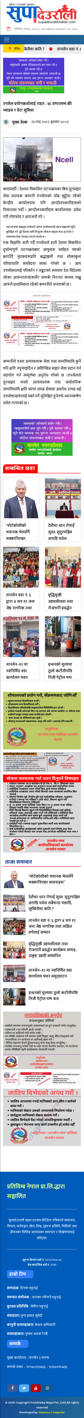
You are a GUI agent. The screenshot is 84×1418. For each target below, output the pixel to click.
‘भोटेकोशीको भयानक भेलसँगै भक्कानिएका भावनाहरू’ (18, 535)
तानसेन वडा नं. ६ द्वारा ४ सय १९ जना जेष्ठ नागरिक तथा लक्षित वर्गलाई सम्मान (20, 608)
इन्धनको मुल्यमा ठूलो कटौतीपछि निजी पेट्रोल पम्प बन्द (60, 674)
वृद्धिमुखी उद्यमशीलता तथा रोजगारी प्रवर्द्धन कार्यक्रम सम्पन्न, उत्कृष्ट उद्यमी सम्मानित (52, 950)
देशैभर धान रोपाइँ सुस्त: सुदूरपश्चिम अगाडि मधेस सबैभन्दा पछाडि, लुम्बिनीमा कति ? (61, 538)
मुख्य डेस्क (20, 122)
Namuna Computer (52, 1412)
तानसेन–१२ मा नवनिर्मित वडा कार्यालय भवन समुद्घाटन (17, 674)
